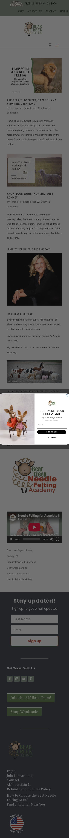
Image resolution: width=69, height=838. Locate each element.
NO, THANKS (52, 437)
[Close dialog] (67, 395)
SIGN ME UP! (51, 432)
